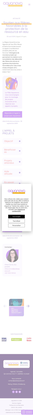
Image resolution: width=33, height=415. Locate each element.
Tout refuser (16, 221)
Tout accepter (16, 216)
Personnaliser (16, 225)
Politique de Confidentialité (18, 210)
